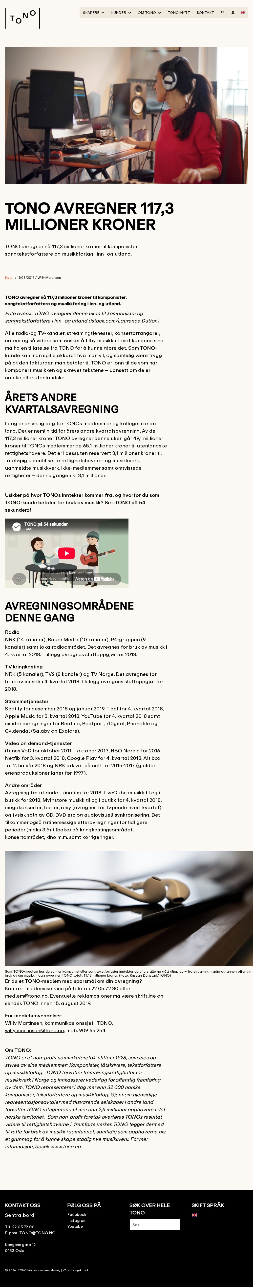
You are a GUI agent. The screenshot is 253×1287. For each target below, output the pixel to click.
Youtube (75, 1226)
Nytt (8, 277)
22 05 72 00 (23, 1226)
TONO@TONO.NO (37, 1232)
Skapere (91, 12)
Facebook (76, 1214)
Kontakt (205, 12)
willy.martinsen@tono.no (34, 1030)
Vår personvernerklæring (44, 1270)
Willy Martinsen (49, 278)
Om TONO (147, 12)
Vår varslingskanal (75, 1270)
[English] (243, 12)
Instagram (76, 1220)
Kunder (118, 12)
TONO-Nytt (179, 12)
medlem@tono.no (26, 996)
